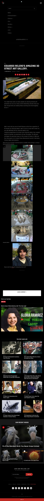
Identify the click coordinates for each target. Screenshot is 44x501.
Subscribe (29, 474)
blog (13, 267)
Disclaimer (18, 484)
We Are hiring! (33, 484)
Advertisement (23, 484)
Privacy (28, 484)
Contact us (14, 484)
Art (4, 63)
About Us (10, 484)
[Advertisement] (22, 54)
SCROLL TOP (22, 499)
